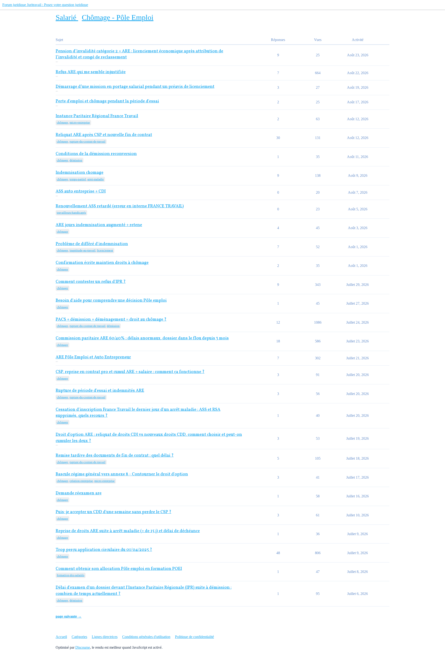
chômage (62, 122)
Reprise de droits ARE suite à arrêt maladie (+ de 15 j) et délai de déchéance (128, 531)
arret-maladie (95, 179)
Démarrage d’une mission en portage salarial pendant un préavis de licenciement (135, 87)
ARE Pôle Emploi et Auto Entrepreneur (93, 357)
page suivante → (69, 616)
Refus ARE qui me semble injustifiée (91, 72)
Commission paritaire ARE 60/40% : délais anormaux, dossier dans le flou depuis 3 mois (142, 338)
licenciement (105, 250)
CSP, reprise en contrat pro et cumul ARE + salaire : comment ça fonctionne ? (130, 372)
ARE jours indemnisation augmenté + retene (99, 225)
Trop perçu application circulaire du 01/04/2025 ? (104, 550)
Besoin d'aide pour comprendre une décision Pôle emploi (111, 300)
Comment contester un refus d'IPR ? (91, 282)
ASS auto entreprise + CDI (81, 191)
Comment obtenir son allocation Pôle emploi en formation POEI (119, 569)
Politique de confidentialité (194, 637)
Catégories (79, 637)
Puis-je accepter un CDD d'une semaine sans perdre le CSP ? (113, 512)
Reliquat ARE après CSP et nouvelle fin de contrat (104, 135)
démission (76, 160)
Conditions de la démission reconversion (96, 154)
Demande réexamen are (79, 493)
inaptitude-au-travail (82, 250)
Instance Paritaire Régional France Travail (97, 116)
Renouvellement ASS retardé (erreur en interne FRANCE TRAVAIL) (120, 206)
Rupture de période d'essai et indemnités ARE (100, 391)
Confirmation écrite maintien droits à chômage (102, 263)
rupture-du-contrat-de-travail (87, 141)
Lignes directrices (105, 637)
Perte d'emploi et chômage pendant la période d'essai (107, 101)
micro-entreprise (80, 122)
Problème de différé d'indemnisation (92, 244)
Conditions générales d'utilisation (146, 637)
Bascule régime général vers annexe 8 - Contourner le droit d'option (122, 474)
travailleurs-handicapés (71, 212)
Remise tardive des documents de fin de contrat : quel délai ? (115, 455)
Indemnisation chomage (79, 173)
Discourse (82, 647)
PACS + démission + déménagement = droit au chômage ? (111, 319)
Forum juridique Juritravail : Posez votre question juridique (45, 5)
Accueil (61, 637)
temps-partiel (78, 179)
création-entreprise (81, 481)
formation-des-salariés (70, 575)
